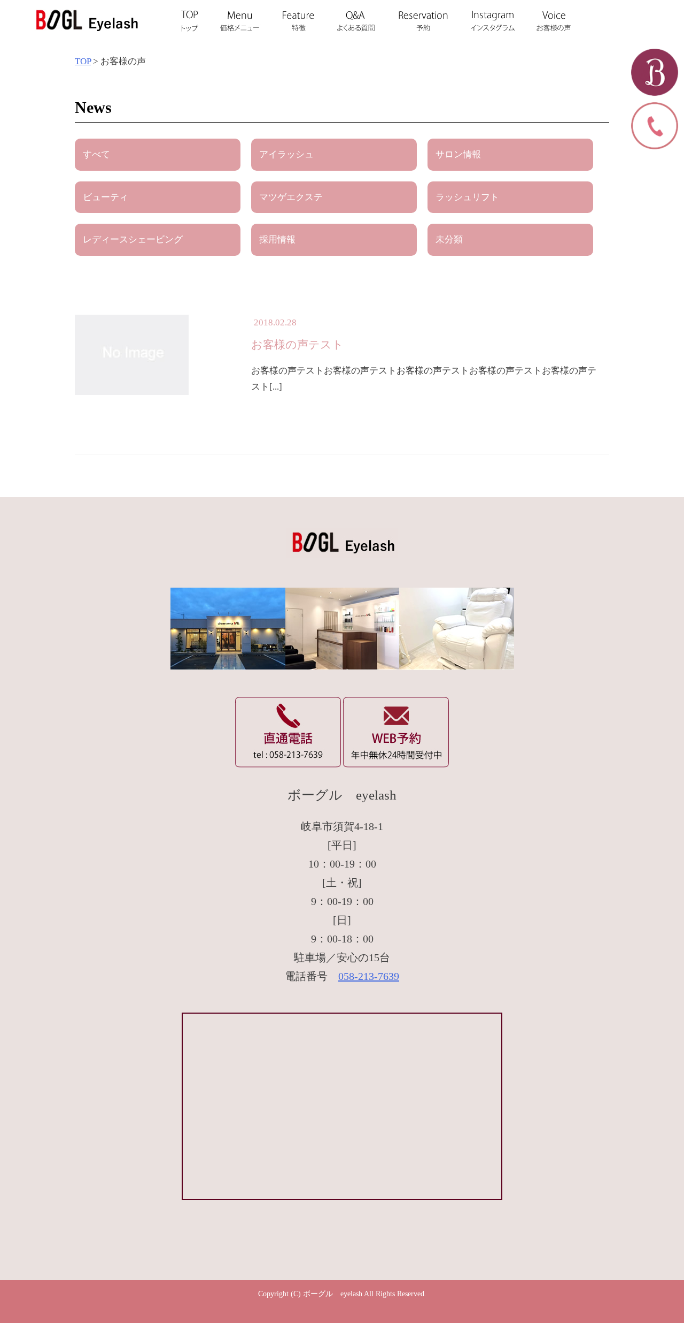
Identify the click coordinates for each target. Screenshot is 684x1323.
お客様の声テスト (297, 344)
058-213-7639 (368, 976)
